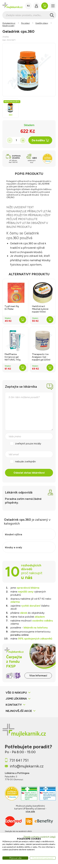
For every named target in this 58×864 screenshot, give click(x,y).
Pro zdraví (25, 23)
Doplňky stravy (41, 23)
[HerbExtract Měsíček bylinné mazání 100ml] (42, 292)
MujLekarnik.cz (8, 23)
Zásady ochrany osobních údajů (39, 836)
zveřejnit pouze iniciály (28, 443)
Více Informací (38, 675)
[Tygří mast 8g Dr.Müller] (15, 292)
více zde (30, 811)
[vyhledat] (52, 15)
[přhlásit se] (36, 5)
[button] (52, 5)
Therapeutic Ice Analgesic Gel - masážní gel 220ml (41, 357)
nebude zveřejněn (25, 461)
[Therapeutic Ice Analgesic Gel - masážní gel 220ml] (42, 340)
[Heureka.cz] (12, 793)
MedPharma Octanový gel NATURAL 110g (12, 357)
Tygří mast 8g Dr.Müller (12, 307)
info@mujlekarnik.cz (27, 766)
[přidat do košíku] (22, 319)
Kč (28, 5)
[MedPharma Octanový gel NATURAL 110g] (15, 340)
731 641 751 (19, 760)
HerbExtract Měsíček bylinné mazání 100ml (40, 309)
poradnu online (19, 634)
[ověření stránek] (29, 793)
